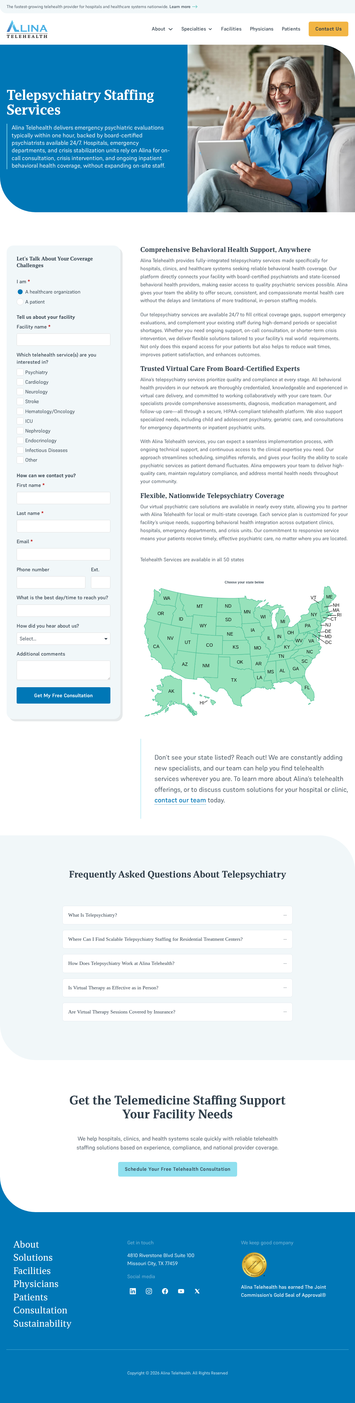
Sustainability (42, 1323)
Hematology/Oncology (50, 411)
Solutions (33, 1257)
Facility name (33, 326)
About (26, 1244)
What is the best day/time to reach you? (62, 597)
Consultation (40, 1310)
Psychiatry (36, 372)
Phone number (33, 569)
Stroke (32, 401)
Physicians (261, 29)
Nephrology (37, 431)
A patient (35, 302)
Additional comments (41, 654)
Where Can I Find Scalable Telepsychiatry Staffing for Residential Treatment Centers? (155, 939)
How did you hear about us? (48, 626)
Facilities (231, 29)
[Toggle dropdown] (170, 29)
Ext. (95, 569)
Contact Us (328, 29)
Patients (291, 29)
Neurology (36, 391)
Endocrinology (41, 440)
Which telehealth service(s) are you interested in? (56, 358)
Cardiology (37, 382)
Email (25, 541)
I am (23, 281)
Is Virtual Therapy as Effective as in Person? (113, 987)
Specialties (193, 29)
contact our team (180, 800)
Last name (30, 513)
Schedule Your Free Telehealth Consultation (177, 1169)
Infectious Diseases (46, 450)
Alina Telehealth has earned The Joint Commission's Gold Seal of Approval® (283, 1291)
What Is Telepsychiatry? (92, 915)
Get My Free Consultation (63, 695)
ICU (29, 421)
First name (31, 485)
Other (31, 460)
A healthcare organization (52, 292)
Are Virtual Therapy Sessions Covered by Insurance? (121, 1012)
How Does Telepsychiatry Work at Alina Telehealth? (121, 963)
